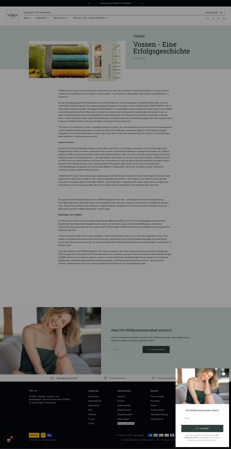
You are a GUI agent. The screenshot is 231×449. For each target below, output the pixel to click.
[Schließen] (223, 373)
